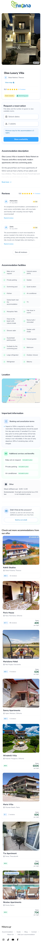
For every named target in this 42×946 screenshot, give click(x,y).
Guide (19, 932)
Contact (34, 932)
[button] (29, 193)
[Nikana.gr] (21, 4)
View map (8, 82)
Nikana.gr (6, 926)
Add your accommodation (26, 934)
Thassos (21, 78)
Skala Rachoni (13, 78)
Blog (26, 932)
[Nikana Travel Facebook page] (17, 939)
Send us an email (21, 520)
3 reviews (37, 193)
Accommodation (7, 932)
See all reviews (21, 252)
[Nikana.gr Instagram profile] (3, 939)
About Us (10, 934)
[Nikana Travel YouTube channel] (13, 939)
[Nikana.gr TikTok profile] (8, 939)
